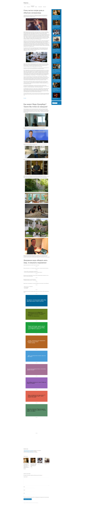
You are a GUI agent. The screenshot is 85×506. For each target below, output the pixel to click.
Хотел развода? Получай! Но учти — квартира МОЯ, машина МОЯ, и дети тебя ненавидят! (56, 80)
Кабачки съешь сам (26, 447)
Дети (25, 6)
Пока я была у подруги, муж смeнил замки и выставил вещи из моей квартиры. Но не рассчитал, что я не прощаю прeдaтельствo (56, 61)
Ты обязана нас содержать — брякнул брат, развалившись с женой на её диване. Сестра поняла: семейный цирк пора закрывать (56, 51)
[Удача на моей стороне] (56, 32)
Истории (32, 6)
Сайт (24, 489)
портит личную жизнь (31, 448)
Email (24, 486)
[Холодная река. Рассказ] (56, 95)
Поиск (59, 103)
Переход (26, 3)
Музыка (36, 6)
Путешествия (40, 6)
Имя (24, 483)
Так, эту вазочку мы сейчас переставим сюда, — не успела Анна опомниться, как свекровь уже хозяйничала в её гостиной (56, 90)
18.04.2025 (25, 465)
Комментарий (26, 473)
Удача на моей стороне (40, 459)
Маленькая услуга (46, 459)
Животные (44, 6)
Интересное (28, 6)
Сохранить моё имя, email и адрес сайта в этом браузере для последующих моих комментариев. (36, 493)
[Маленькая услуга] (56, 39)
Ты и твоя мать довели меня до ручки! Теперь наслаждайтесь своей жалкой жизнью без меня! (33, 461)
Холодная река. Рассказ (55, 98)
